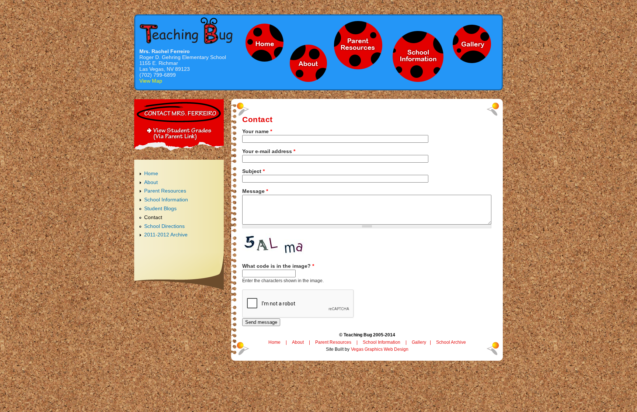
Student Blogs (160, 208)
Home (151, 173)
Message (255, 191)
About (151, 182)
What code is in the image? (278, 266)
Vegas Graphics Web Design (379, 349)
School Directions (164, 226)
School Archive (451, 342)
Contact (153, 217)
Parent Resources (165, 191)
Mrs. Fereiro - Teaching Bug (186, 30)
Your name (257, 131)
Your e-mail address (268, 151)
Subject (253, 171)
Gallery (419, 342)
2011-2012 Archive (166, 235)
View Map (150, 81)
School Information (166, 199)
